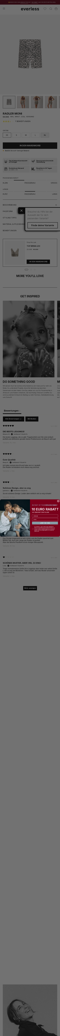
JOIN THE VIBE (45, 523)
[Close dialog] (58, 501)
